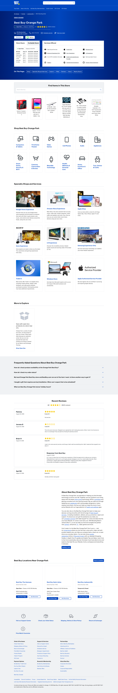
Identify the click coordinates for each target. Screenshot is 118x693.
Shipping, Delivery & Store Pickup (71, 620)
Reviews (63, 71)
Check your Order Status (45, 620)
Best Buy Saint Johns (54, 582)
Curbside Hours (33, 43)
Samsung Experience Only (87, 245)
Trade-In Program (18, 655)
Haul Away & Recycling (42, 655)
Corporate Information (65, 663)
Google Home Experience (25, 209)
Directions (18, 37)
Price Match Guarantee (23, 633)
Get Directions (34, 596)
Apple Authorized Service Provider (90, 278)
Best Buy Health (64, 651)
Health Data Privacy (62, 679)
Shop (28, 71)
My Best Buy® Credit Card (20, 663)
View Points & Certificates (43, 666)
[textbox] (28, 216)
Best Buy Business (64, 655)
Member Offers (40, 668)
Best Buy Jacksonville (85, 582)
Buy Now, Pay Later (18, 671)
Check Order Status (19, 643)
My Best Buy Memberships (38, 8)
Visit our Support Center (23, 620)
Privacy (33, 679)
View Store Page (22, 596)
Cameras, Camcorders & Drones (35, 166)
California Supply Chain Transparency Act (63, 681)
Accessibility (17, 679)
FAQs (57, 71)
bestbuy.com (66, 547)
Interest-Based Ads (41, 679)
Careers (62, 666)
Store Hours (20, 43)
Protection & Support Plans (43, 653)
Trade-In (19, 278)
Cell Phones (67, 146)
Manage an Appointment (43, 651)
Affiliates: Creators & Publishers (67, 648)
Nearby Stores (78, 71)
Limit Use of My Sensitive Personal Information (25, 681)
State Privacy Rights (52, 679)
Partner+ (62, 658)
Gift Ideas (64, 8)
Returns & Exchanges (95, 620)
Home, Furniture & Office (81, 166)
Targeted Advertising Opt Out (45, 681)
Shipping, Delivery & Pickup (20, 646)
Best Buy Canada (18, 674)
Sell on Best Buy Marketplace (67, 643)
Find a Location (98, 560)
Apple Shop (82, 209)
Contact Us (40, 658)
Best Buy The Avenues (23, 582)
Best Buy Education (65, 653)
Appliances (97, 146)
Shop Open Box (21, 348)
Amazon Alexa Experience (56, 208)
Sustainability (63, 671)
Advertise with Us (64, 646)
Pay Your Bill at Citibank (19, 666)
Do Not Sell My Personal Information (77, 679)
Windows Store (52, 279)
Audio (82, 146)
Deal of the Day (25, 8)
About (70, 71)
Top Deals (16, 8)
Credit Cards (49, 8)
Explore (52, 71)
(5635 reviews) (51, 26)
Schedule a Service (41, 648)
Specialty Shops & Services (40, 71)
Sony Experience (22, 246)
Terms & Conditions (26, 679)
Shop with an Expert (42, 646)
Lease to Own (17, 668)
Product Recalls (18, 653)
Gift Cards (57, 8)
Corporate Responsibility (66, 668)
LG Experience (52, 243)
